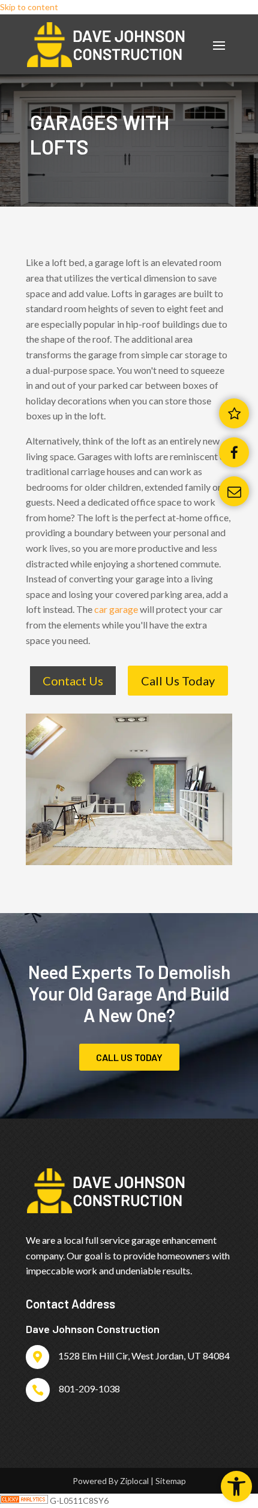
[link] (236, 1486)
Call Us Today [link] (129, 1057)
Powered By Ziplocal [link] (111, 1481)
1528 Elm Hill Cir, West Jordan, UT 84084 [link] (144, 1355)
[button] (219, 45)
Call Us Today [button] (178, 680)
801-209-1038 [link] (89, 1388)
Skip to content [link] (29, 7)
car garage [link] (116, 609)
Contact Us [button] (73, 680)
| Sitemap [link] (168, 1481)
